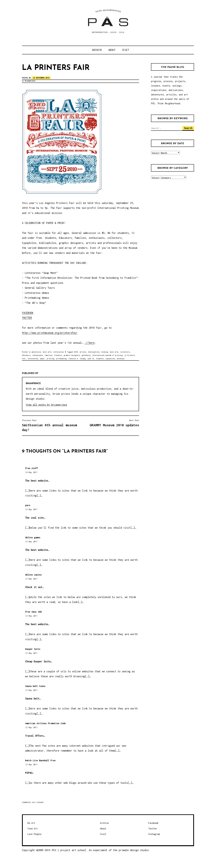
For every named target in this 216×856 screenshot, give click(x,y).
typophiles (110, 359)
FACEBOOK (27, 312)
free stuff (31, 468)
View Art (33, 828)
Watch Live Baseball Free (40, 760)
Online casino (33, 574)
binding (104, 352)
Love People (34, 834)
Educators (26, 355)
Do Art (31, 823)
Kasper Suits (32, 649)
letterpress (58, 352)
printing (50, 359)
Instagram (154, 834)
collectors (125, 352)
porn (27, 505)
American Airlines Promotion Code (45, 723)
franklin (58, 355)
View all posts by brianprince (46, 404)
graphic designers (72, 355)
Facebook (153, 823)
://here (90, 342)
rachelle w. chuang (77, 359)
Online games (32, 537)
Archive (97, 49)
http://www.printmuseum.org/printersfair (49, 332)
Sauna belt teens (35, 686)
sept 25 (90, 359)
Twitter (152, 828)
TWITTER (27, 317)
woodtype (120, 359)
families (48, 355)
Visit (125, 49)
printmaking (61, 359)
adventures (36, 352)
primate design (129, 850)
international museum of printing (107, 355)
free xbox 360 (33, 611)
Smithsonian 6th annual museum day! (49, 425)
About (111, 49)
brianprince (30, 81)
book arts (47, 352)
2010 (76, 352)
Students (100, 359)
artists (83, 352)
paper (42, 359)
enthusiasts (37, 355)
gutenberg (86, 355)
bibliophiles (93, 352)
